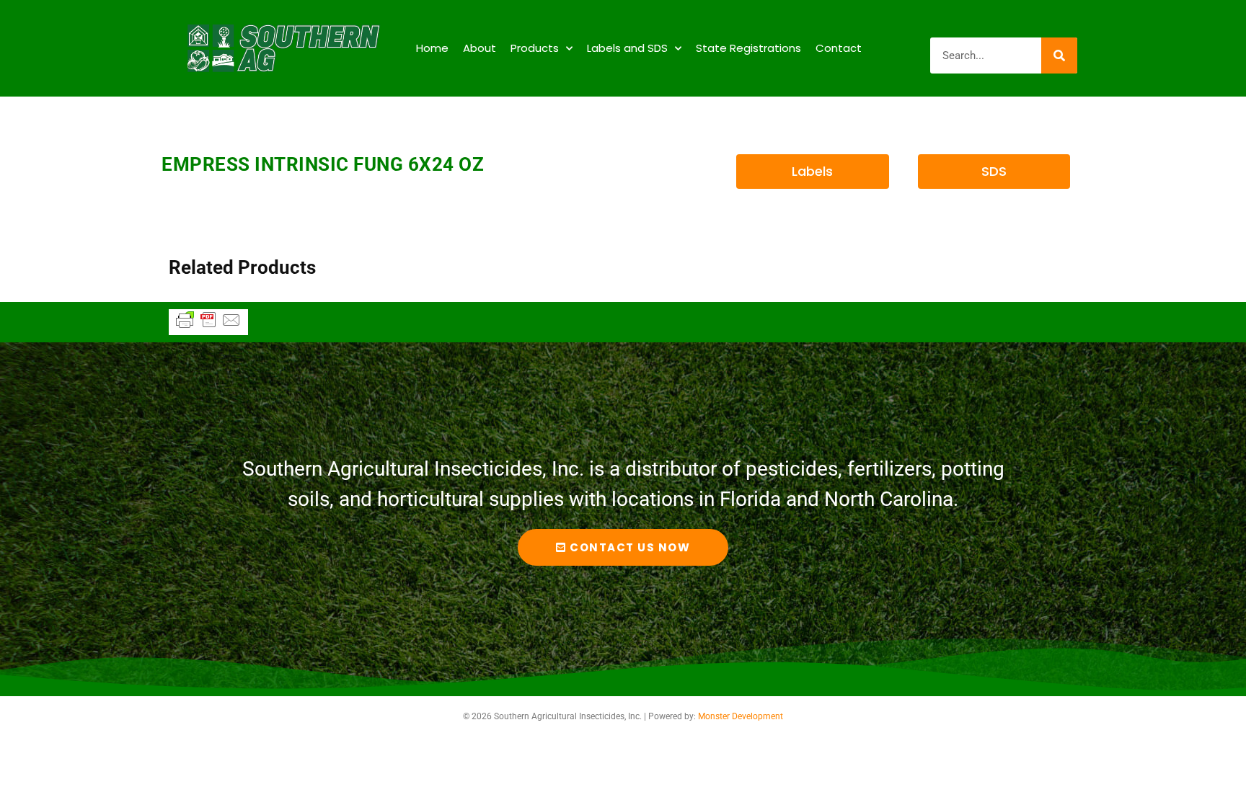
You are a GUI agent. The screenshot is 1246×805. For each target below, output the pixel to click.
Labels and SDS (627, 47)
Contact (839, 47)
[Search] (1059, 55)
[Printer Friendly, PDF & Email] (208, 326)
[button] (812, 171)
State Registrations (748, 47)
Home (432, 47)
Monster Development (740, 716)
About (479, 47)
